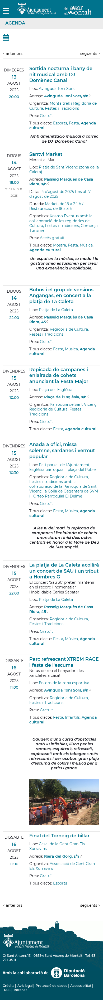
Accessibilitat (80, 986)
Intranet (20, 990)
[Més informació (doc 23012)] (31, 651)
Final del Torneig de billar (59, 835)
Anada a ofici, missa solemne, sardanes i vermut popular (62, 450)
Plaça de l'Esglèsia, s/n (65, 397)
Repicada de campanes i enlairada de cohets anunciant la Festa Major (58, 375)
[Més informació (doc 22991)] (31, 146)
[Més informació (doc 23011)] (31, 556)
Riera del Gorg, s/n (61, 856)
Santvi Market (45, 154)
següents (90, 53)
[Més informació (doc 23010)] (31, 436)
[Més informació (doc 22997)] (31, 281)
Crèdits (8, 986)
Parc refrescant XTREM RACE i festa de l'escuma (64, 662)
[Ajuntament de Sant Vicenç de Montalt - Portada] (54, 12)
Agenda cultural (45, 250)
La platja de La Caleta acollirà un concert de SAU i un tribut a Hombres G (64, 571)
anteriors (12, 53)
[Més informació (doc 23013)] (31, 827)
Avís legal (24, 986)
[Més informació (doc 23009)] (31, 361)
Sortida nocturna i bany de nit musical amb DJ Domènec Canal (60, 74)
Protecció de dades (51, 986)
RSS (7, 990)
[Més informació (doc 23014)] (31, 890)
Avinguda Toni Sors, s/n (66, 96)
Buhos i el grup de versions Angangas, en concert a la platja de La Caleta (61, 296)
